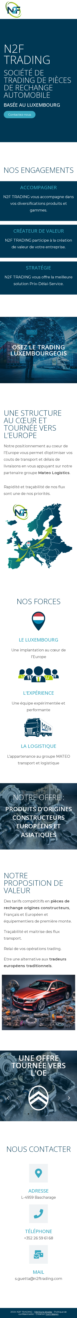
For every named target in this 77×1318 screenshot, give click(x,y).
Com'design (52, 1314)
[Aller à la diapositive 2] (28, 1114)
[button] (8, 1098)
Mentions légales (43, 1311)
